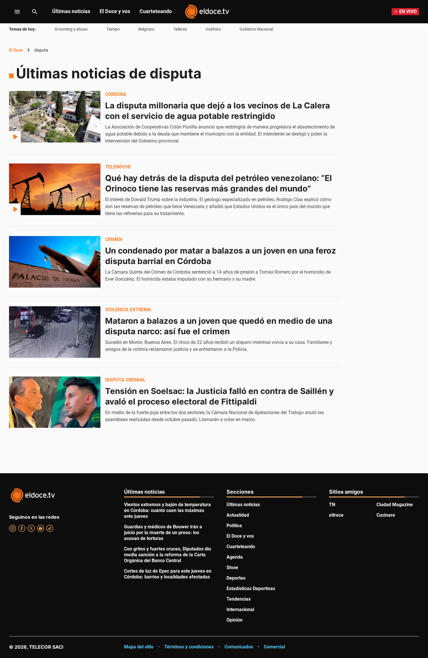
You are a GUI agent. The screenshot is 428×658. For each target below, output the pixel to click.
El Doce (16, 50)
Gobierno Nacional (256, 29)
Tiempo (113, 29)
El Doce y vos (115, 11)
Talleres (180, 29)
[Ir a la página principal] (207, 12)
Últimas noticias (71, 11)
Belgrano (146, 29)
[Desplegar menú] (12, 11)
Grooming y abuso (71, 29)
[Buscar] (34, 11)
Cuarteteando (155, 11)
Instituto (213, 29)
